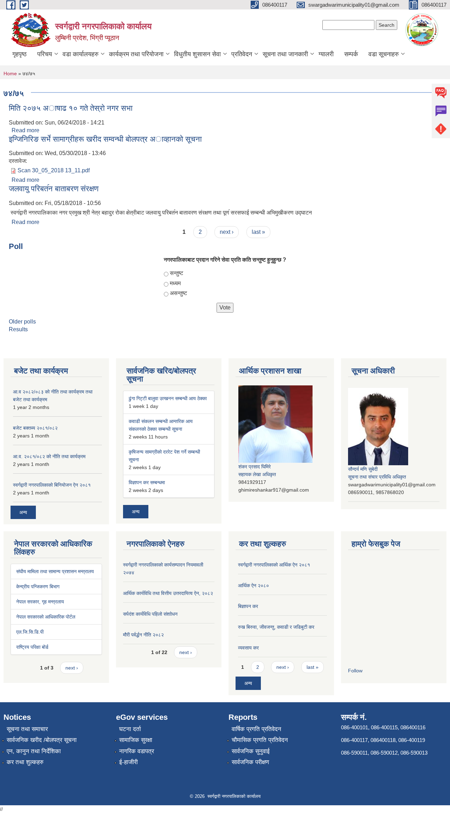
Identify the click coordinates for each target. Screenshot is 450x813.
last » (258, 232)
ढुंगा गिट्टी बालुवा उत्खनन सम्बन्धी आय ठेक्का (168, 398)
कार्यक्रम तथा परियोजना (136, 54)
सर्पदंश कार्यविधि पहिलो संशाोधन (150, 614)
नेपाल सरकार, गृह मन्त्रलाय (40, 601)
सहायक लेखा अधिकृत (257, 474)
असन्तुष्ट (178, 293)
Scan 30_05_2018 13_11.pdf (54, 170)
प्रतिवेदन (241, 54)
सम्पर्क (351, 54)
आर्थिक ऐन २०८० (253, 585)
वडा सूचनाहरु (383, 54)
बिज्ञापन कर (248, 606)
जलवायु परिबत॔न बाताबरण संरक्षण (53, 188)
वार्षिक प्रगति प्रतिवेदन (256, 729)
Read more (25, 130)
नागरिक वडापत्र (136, 751)
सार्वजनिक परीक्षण (250, 762)
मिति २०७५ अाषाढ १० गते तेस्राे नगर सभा (71, 108)
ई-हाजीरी (128, 762)
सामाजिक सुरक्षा (135, 740)
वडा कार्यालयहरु (80, 54)
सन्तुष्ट (176, 273)
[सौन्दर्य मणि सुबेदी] (378, 426)
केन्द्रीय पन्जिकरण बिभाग (37, 586)
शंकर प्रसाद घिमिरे (254, 466)
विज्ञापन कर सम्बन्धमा (147, 482)
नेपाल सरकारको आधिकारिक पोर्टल (45, 617)
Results (18, 329)
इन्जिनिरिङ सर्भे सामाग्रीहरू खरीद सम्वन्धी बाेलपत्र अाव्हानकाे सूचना (105, 139)
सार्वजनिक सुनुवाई (251, 751)
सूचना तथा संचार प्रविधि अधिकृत (377, 477)
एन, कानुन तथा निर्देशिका (34, 751)
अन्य (23, 512)
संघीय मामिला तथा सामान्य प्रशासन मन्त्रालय (55, 571)
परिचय (44, 54)
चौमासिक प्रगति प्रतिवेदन (260, 740)
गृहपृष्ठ (19, 54)
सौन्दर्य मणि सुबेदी (363, 469)
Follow (355, 670)
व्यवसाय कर (248, 648)
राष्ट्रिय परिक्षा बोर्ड (32, 647)
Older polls (22, 322)
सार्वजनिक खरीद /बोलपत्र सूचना (42, 740)
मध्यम (175, 283)
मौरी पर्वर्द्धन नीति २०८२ (143, 635)
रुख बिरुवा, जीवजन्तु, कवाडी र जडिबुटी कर (276, 627)
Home (10, 73)
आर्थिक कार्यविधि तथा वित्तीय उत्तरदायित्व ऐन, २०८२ (168, 593)
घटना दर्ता (130, 729)
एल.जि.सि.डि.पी (30, 632)
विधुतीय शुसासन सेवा (197, 54)
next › (226, 232)
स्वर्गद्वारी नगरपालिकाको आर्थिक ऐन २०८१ (274, 565)
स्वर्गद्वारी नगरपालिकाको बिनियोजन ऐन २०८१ (52, 485)
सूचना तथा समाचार (27, 729)
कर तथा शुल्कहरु (25, 762)
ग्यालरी (326, 54)
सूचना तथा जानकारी (285, 54)
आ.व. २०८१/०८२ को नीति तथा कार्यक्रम (49, 456)
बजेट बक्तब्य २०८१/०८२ (35, 428)
